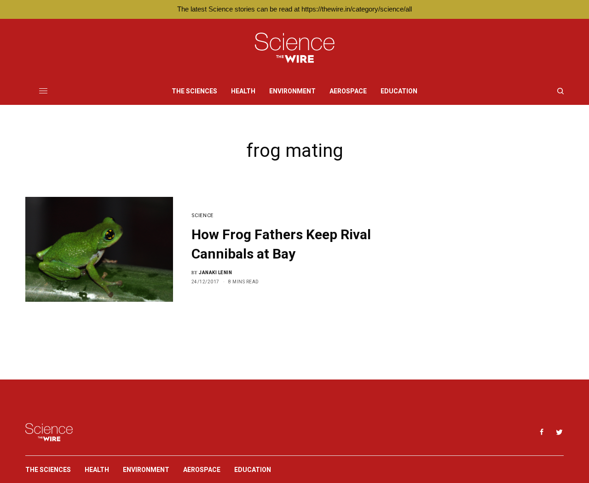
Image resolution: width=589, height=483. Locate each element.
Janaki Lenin (215, 272)
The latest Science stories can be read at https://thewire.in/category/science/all (294, 9)
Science (202, 215)
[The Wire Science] (295, 48)
